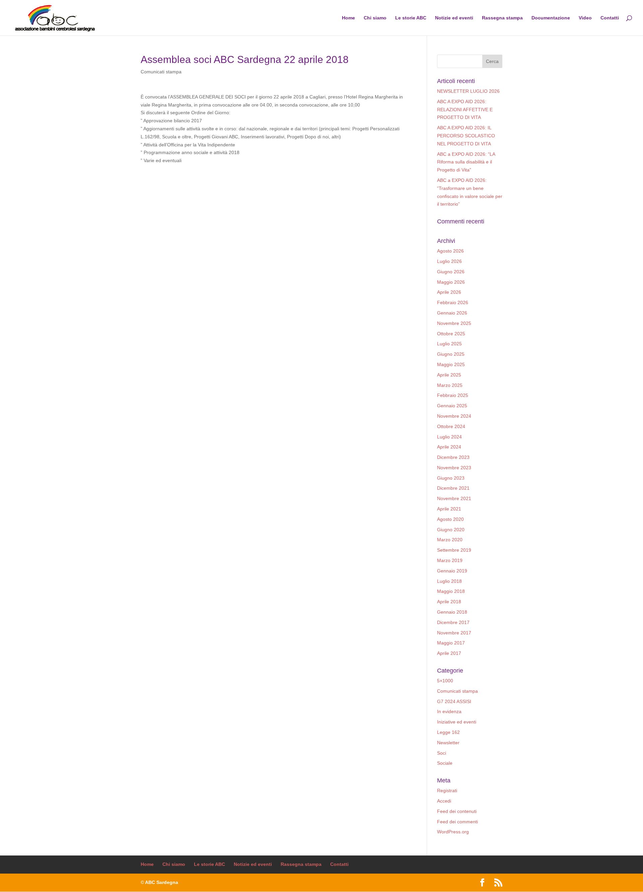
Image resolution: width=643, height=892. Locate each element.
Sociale (444, 763)
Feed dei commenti (457, 821)
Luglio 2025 (449, 343)
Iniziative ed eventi (456, 722)
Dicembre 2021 (453, 488)
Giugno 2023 (451, 478)
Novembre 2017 (454, 632)
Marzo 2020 (449, 539)
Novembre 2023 (454, 467)
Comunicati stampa (161, 71)
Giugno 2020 (451, 529)
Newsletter (448, 742)
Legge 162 (448, 732)
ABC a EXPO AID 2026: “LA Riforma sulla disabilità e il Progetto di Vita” (466, 162)
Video (585, 17)
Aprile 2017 (449, 653)
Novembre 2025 (454, 323)
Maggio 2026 (451, 282)
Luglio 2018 (449, 581)
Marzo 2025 (449, 385)
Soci (441, 753)
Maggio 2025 (451, 364)
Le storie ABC (410, 17)
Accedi (444, 801)
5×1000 (445, 680)
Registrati (447, 790)
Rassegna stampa (502, 17)
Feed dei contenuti (457, 811)
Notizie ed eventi (454, 17)
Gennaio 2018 (452, 612)
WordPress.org (453, 831)
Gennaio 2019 (452, 570)
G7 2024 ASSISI (454, 701)
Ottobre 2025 (451, 333)
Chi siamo (375, 17)
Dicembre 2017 (453, 622)
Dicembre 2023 (453, 457)
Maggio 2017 (451, 642)
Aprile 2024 (449, 447)
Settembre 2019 (454, 550)
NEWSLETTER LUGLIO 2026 (468, 91)
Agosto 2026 (450, 251)
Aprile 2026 (449, 292)
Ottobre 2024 (451, 426)
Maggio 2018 (451, 591)
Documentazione (550, 17)
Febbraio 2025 (452, 395)
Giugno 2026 (451, 271)
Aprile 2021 (449, 508)
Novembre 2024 (454, 416)
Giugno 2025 (451, 354)
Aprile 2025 (449, 375)
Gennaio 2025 (452, 405)
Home (348, 17)
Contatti (609, 17)
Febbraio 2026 (452, 302)
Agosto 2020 (450, 519)
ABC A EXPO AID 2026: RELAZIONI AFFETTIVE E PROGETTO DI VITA (465, 109)
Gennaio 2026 (452, 313)
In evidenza (449, 711)
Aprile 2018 (449, 601)
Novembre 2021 (454, 498)
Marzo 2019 (449, 560)
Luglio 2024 (449, 436)
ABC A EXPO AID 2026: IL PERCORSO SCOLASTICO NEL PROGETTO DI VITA (466, 135)
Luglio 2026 (449, 261)
